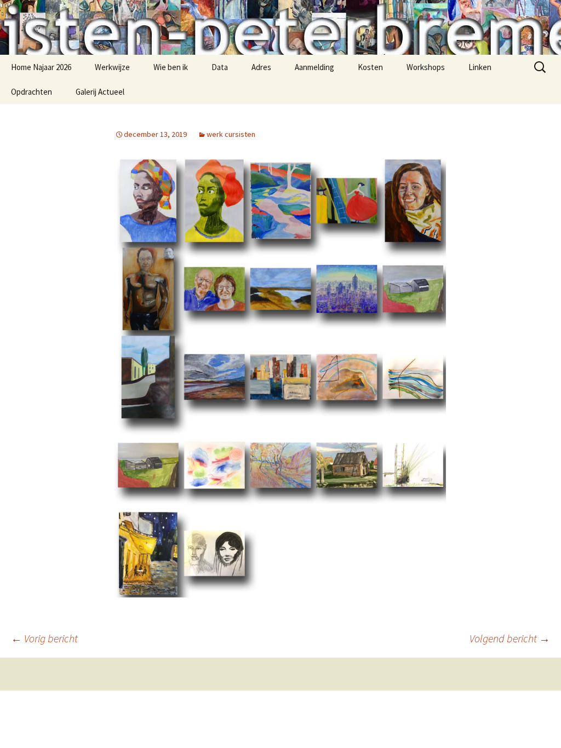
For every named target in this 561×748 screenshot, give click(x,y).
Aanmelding (314, 67)
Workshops (426, 67)
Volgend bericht (510, 638)
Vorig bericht (44, 638)
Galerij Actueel (100, 92)
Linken (479, 67)
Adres (261, 67)
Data (219, 67)
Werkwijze (112, 67)
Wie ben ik (170, 67)
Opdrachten (31, 92)
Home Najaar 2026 (41, 67)
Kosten (370, 67)
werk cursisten (231, 134)
